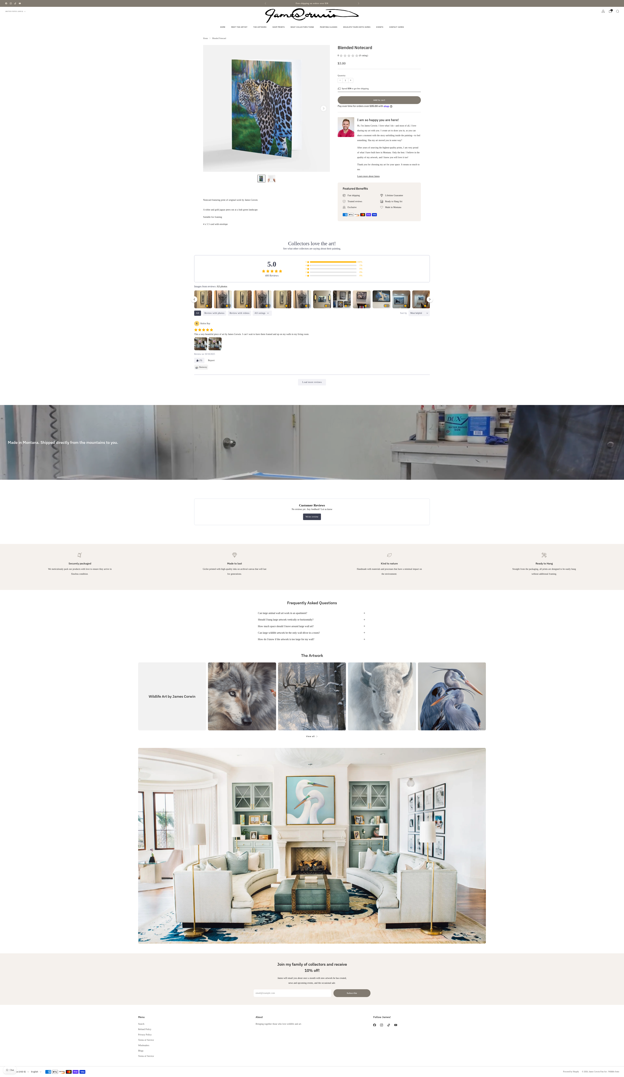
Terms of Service (146, 1040)
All (197, 313)
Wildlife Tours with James (356, 27)
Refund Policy (144, 1029)
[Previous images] (194, 299)
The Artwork (260, 27)
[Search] (617, 11)
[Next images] (430, 299)
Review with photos (214, 313)
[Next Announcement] (359, 3)
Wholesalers (143, 1045)
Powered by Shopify (571, 1072)
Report (211, 360)
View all (310, 736)
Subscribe (352, 993)
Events (379, 27)
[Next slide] (323, 108)
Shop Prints (279, 27)
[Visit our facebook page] (6, 3)
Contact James (396, 27)
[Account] (603, 11)
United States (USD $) (14, 11)
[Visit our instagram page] (10, 3)
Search (141, 1024)
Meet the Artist (239, 27)
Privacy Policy (145, 1034)
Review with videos (239, 313)
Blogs (140, 1050)
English (34, 1071)
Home (222, 27)
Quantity (342, 75)
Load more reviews (312, 382)
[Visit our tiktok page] (15, 3)
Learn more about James (368, 176)
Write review (312, 517)
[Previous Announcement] (265, 3)
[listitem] (312, 3)
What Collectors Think (302, 27)
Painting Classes (328, 27)
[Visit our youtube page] (20, 3)
